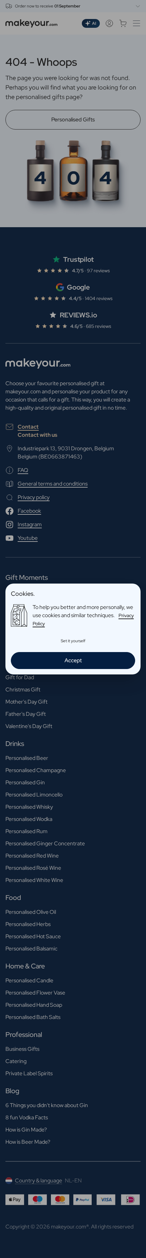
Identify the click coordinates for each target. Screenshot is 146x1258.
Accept (73, 660)
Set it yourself (73, 641)
